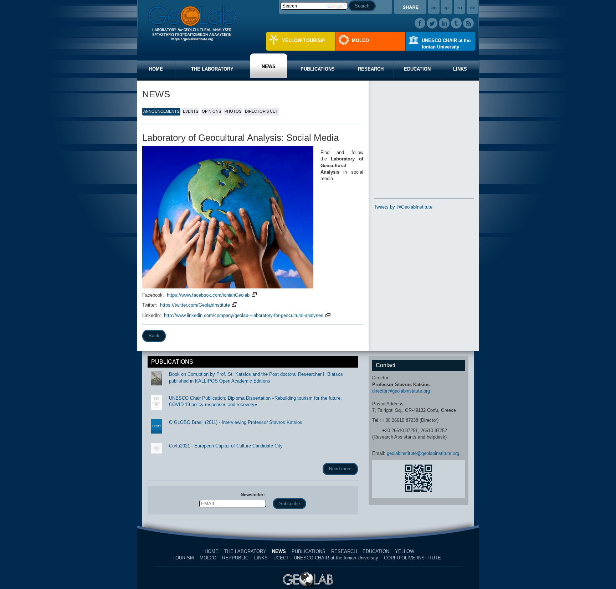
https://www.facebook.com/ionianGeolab (209, 295)
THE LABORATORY (212, 69)
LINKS (460, 69)
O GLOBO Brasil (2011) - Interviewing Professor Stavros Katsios (235, 422)
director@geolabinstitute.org (401, 391)
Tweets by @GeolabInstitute (403, 207)
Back (154, 335)
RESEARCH (371, 69)
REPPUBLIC (235, 557)
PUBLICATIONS (318, 69)
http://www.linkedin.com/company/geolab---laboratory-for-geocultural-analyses (244, 315)
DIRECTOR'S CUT (261, 111)
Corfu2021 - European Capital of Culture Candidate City (226, 446)
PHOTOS (233, 111)
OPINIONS (211, 111)
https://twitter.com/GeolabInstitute (195, 305)
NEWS (269, 66)
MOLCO (360, 40)
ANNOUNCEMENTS (161, 111)
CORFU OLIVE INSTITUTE (412, 557)
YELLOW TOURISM (303, 40)
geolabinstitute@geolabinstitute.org (423, 453)
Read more (340, 468)
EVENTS (190, 111)
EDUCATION (417, 69)
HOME (156, 69)
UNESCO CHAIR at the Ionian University (446, 44)
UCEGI (280, 557)
